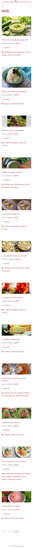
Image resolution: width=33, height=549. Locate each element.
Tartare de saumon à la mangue (14, 461)
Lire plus (7, 47)
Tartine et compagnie (11, 226)
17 (10, 531)
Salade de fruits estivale (11, 422)
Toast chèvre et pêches (10, 214)
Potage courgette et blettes (12, 172)
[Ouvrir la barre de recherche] (30, 6)
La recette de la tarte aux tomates (15, 255)
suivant (15, 531)
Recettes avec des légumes (14, 52)
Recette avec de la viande (13, 393)
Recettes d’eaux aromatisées (13, 130)
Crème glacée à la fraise (11, 506)
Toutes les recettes (14, 55)
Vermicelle (14, 187)
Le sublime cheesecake (11, 339)
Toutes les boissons (11, 142)
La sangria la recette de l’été (12, 297)
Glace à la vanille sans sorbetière (14, 91)
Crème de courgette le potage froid (15, 39)
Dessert (7, 103)
